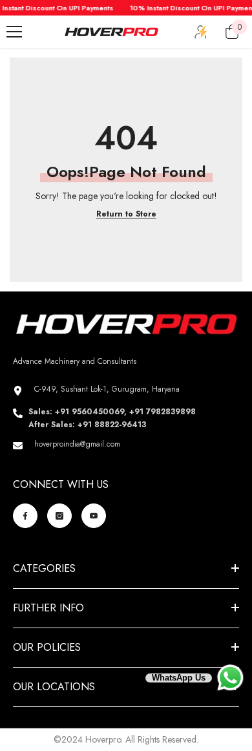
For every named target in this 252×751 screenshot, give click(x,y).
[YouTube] (93, 515)
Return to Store (126, 214)
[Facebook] (25, 515)
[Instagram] (59, 515)
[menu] (14, 31)
